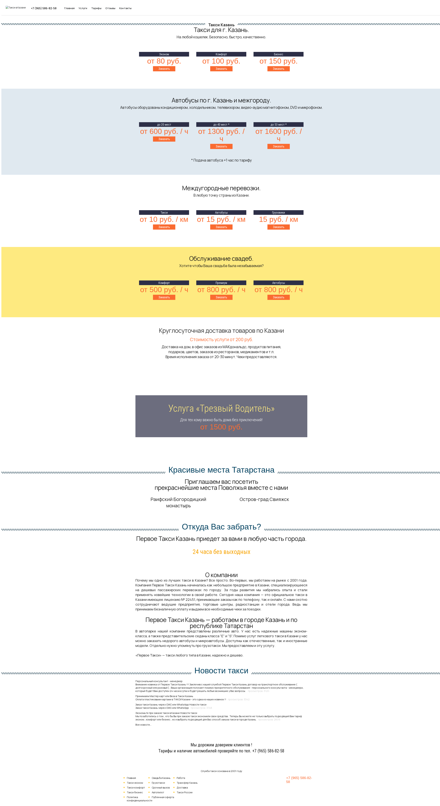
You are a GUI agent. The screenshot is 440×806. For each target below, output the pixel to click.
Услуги (83, 8)
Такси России (184, 792)
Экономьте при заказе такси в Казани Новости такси (166, 713)
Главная (69, 8)
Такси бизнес (135, 792)
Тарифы (96, 8)
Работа (181, 778)
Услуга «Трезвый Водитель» (221, 408)
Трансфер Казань (187, 782)
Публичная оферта (163, 797)
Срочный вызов (161, 787)
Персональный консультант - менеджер (159, 681)
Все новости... (143, 724)
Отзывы (110, 8)
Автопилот (158, 792)
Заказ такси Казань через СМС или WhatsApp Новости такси (170, 704)
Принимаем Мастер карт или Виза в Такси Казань (164, 696)
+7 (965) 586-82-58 (44, 8)
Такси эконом (135, 782)
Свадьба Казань (161, 778)
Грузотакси (158, 782)
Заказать (164, 68)
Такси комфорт (136, 787)
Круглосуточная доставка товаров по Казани (221, 330)
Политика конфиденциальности (139, 799)
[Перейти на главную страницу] (16, 7)
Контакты (125, 8)
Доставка (182, 787)
